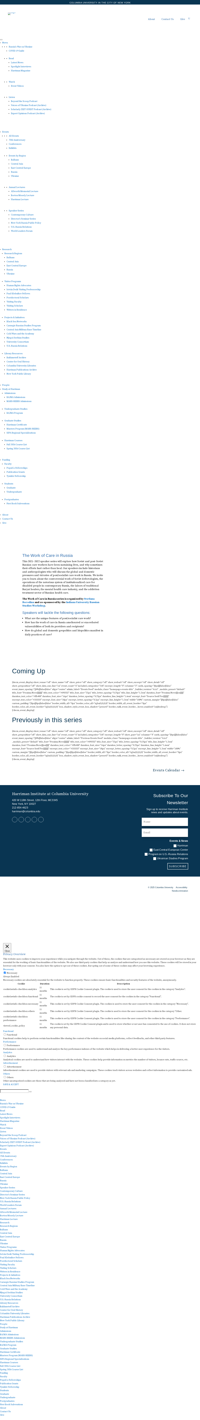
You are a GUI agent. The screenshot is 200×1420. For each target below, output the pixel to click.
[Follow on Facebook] (14, 819)
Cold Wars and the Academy (20, 333)
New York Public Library (19, 373)
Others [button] (6, 1073)
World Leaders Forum (21, 231)
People (6, 385)
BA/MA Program (15, 413)
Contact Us (167, 19)
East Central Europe (21, 168)
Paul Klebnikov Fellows (18, 293)
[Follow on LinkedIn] (21, 819)
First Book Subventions (18, 503)
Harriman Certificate (17, 424)
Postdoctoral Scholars (18, 297)
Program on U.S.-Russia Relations (168, 854)
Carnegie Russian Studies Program (24, 325)
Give (182, 19)
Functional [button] (8, 1031)
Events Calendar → (169, 770)
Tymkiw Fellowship (16, 476)
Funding (6, 460)
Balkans (15, 159)
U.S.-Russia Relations (21, 227)
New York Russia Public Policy (26, 223)
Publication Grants (16, 472)
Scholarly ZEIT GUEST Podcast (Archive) (31, 109)
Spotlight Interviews (21, 66)
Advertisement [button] (10, 1063)
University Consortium (18, 341)
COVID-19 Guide (16, 50)
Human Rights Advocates (19, 285)
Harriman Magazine (20, 70)
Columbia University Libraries (21, 365)
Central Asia (17, 164)
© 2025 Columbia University (160, 887)
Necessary (12, 973)
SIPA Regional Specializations (21, 432)
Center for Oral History (18, 361)
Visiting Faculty (14, 301)
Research (7, 249)
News (5, 42)
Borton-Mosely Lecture (22, 195)
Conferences (15, 144)
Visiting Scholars (15, 305)
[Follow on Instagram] (41, 819)
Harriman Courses (13, 440)
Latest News (17, 62)
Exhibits (13, 148)
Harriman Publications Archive (22, 369)
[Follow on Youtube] (34, 819)
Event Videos (17, 86)
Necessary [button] (8, 969)
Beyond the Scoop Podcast (24, 101)
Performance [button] (9, 1041)
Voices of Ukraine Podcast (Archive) (28, 105)
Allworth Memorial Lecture (24, 191)
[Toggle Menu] (1, 39)
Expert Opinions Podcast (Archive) (28, 113)
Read (11, 58)
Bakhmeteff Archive (16, 357)
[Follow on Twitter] (27, 819)
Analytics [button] (7, 1052)
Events (5, 132)
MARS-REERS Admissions (19, 401)
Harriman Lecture (20, 199)
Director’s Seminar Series (23, 218)
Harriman (182, 845)
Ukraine (15, 176)
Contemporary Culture (22, 214)
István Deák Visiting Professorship (24, 289)
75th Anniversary (17, 140)
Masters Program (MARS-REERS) (23, 428)
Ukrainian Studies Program (172, 858)
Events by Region (17, 155)
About (151, 19)
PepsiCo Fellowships (17, 468)
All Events (14, 136)
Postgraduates (11, 499)
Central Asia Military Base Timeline (24, 329)
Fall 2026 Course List (17, 444)
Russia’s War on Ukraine (20, 46)
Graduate (11, 487)
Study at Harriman (11, 389)
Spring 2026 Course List (18, 448)
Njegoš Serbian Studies (18, 337)
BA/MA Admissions (16, 397)
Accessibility (181, 887)
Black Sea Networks (17, 321)
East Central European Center (170, 849)
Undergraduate (14, 492)
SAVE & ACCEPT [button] (11, 1084)
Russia (14, 172)
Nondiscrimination (180, 891)
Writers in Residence (17, 309)
